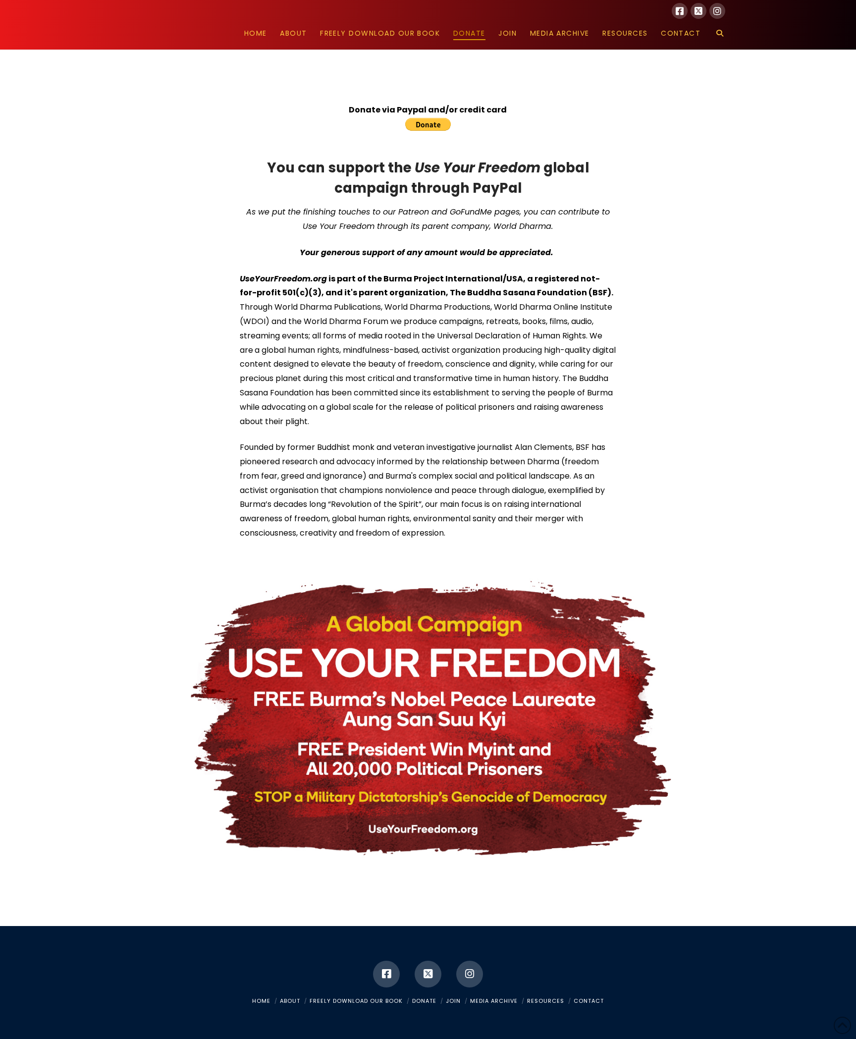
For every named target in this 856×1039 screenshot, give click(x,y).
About (290, 1001)
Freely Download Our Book (356, 1001)
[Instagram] (717, 11)
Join (453, 1001)
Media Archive (494, 1001)
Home (261, 1001)
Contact (589, 1001)
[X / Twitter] (698, 11)
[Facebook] (680, 11)
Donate (424, 1001)
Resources (545, 1001)
